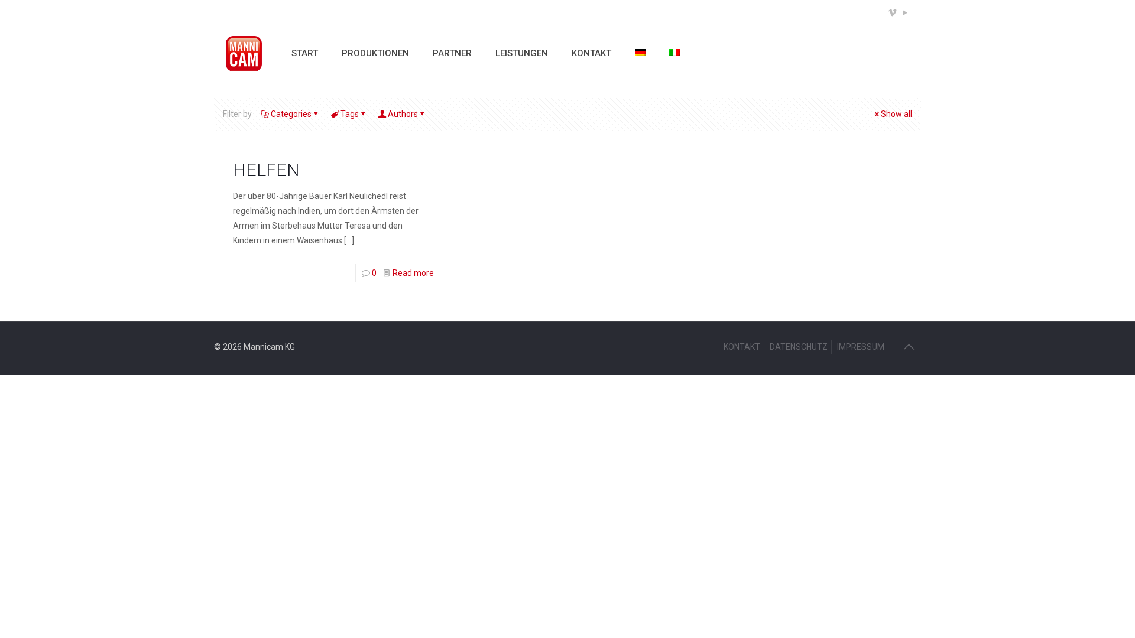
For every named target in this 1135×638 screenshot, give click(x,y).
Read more (413, 273)
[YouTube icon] (904, 13)
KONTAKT (742, 346)
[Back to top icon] (908, 346)
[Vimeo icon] (892, 13)
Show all (896, 114)
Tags (349, 114)
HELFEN (266, 170)
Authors (403, 114)
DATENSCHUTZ (799, 346)
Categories (291, 114)
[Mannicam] (244, 53)
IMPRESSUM (860, 346)
